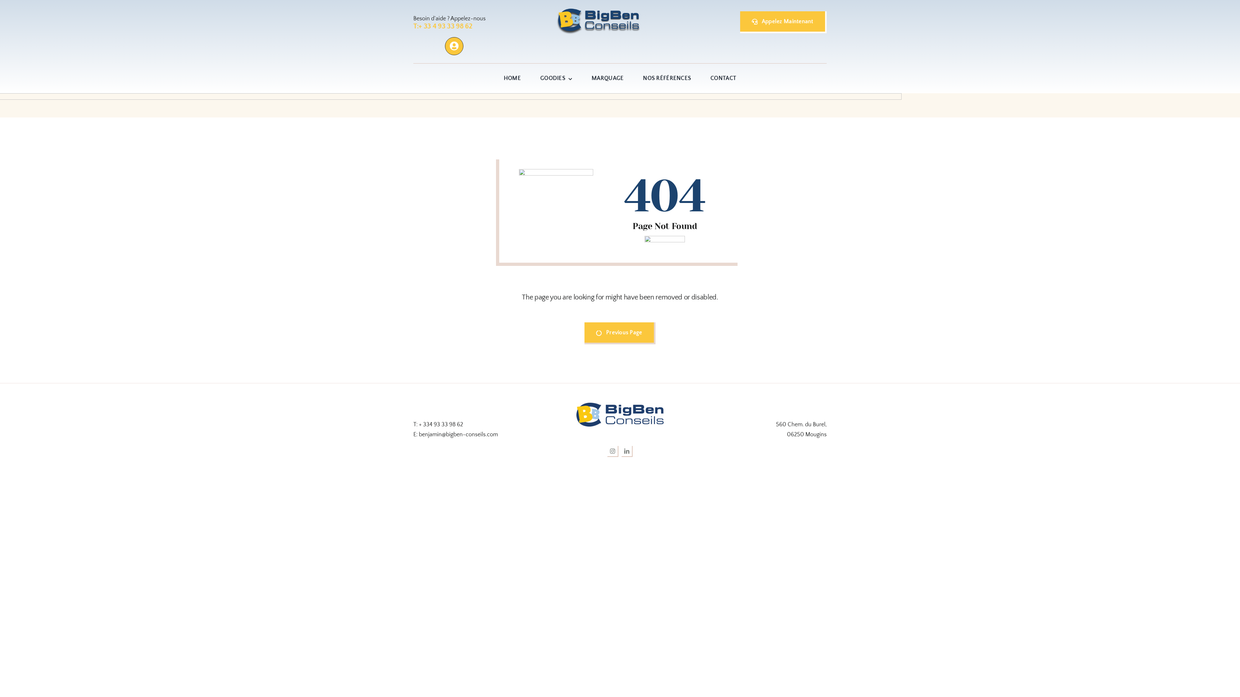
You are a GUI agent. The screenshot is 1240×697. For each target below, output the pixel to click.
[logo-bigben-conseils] (602, 11)
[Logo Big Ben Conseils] (620, 405)
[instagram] (612, 451)
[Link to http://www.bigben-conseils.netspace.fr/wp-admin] (454, 46)
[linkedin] (627, 451)
